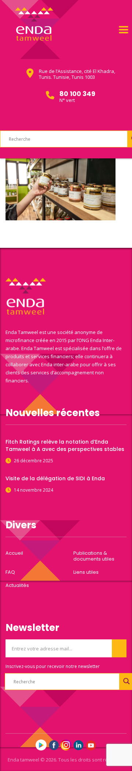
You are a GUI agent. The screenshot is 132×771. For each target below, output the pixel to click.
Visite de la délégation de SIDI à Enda (55, 478)
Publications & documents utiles (93, 556)
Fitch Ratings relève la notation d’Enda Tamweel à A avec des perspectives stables (65, 445)
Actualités (17, 585)
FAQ (10, 572)
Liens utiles (86, 572)
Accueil (14, 553)
